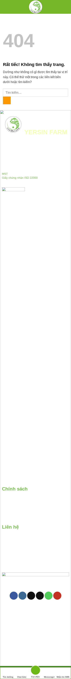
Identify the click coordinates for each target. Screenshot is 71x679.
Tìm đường (8, 677)
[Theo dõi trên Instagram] (22, 596)
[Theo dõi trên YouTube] (57, 596)
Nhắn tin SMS (63, 677)
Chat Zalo (21, 677)
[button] (7, 7)
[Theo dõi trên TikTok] (31, 596)
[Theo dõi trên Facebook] (14, 596)
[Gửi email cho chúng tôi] (40, 596)
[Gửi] (7, 100)
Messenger (49, 677)
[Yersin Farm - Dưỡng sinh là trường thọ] (35, 7)
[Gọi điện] (35, 670)
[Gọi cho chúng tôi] (48, 596)
